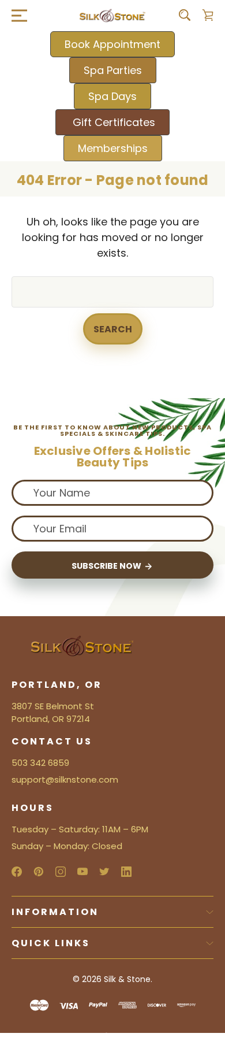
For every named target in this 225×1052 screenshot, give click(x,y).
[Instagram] (60, 871)
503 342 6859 (40, 763)
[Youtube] (82, 871)
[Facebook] (17, 871)
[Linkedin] (126, 871)
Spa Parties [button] (113, 70)
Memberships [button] (113, 148)
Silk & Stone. (128, 979)
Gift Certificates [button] (112, 122)
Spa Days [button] (112, 96)
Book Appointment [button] (112, 44)
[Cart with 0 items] (207, 15)
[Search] (184, 15)
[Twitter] (104, 871)
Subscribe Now (107, 566)
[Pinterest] (38, 871)
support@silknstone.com (65, 779)
